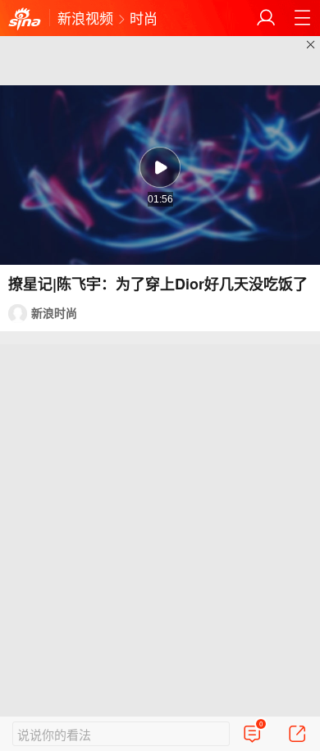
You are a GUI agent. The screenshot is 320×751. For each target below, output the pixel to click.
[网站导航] (302, 18)
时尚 (144, 17)
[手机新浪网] (24, 19)
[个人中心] (266, 18)
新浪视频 (85, 17)
